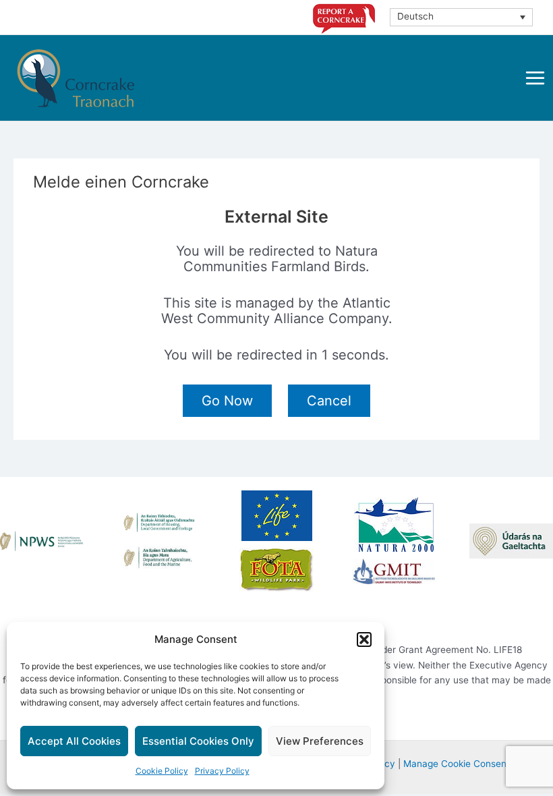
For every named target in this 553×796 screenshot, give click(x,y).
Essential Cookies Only (198, 741)
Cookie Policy (162, 771)
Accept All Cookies (74, 741)
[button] (364, 639)
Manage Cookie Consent (456, 763)
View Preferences (319, 741)
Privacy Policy (222, 771)
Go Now (227, 401)
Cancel (329, 401)
